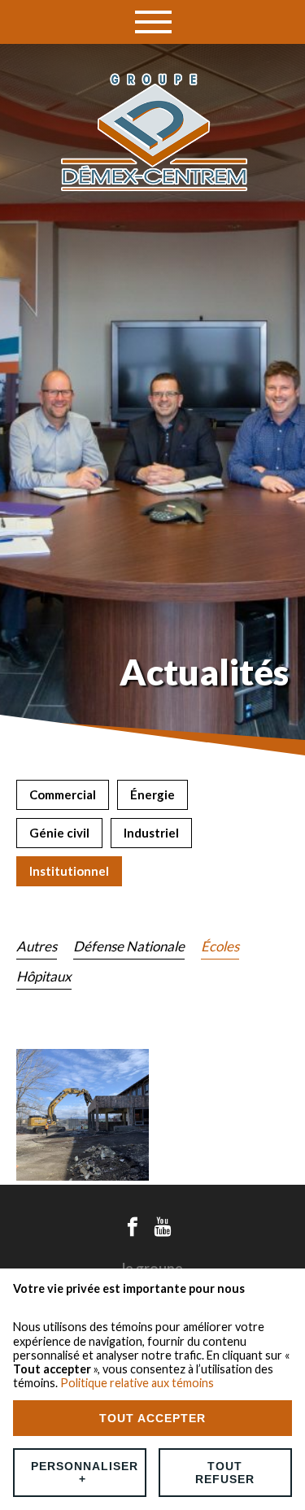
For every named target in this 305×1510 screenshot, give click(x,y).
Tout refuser (225, 1473)
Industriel (151, 832)
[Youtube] (162, 1227)
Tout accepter (152, 1418)
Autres (36, 946)
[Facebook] (132, 1227)
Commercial (62, 794)
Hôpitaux (44, 976)
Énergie (152, 794)
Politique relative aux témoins (137, 1383)
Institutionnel (69, 871)
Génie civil (59, 832)
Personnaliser (84, 1473)
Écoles (220, 946)
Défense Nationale (129, 946)
